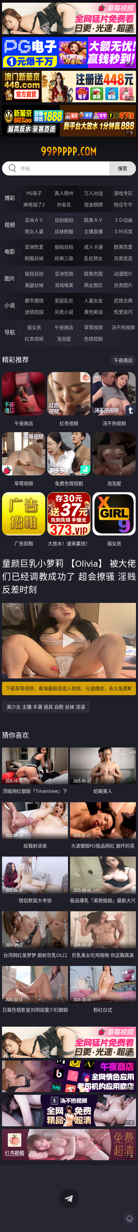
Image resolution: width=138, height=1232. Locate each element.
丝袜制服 (64, 231)
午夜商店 (64, 327)
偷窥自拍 (34, 273)
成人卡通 (93, 247)
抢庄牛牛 (123, 204)
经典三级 (64, 258)
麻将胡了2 (34, 204)
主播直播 (93, 231)
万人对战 (93, 193)
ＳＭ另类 (123, 231)
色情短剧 (93, 339)
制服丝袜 (34, 258)
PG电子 (34, 193)
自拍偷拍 (64, 220)
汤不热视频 (123, 327)
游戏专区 (123, 193)
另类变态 (123, 258)
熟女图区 (93, 285)
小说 (9, 305)
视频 (9, 224)
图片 (9, 278)
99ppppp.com (69, 151)
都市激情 (34, 300)
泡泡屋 (64, 339)
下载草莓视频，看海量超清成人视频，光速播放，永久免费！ (69, 688)
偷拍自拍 (64, 247)
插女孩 (34, 327)
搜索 (122, 168)
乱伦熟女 (93, 258)
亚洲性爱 (34, 247)
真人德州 (64, 193)
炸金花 (64, 204)
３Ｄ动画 (123, 220)
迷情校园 (34, 312)
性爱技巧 (123, 312)
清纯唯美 (64, 285)
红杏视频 (34, 339)
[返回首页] (129, 1218)
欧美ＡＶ (93, 220)
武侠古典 (123, 300)
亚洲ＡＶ (34, 220)
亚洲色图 (64, 273)
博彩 (9, 198)
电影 (9, 251)
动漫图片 (123, 273)
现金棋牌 (93, 204)
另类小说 (64, 312)
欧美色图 (93, 273)
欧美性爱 (123, 247)
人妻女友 (93, 300)
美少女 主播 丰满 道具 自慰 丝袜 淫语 (46, 707)
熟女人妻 (34, 231)
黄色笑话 (93, 312)
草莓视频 (93, 327)
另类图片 (123, 285)
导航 (9, 332)
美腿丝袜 (34, 285)
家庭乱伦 (64, 300)
